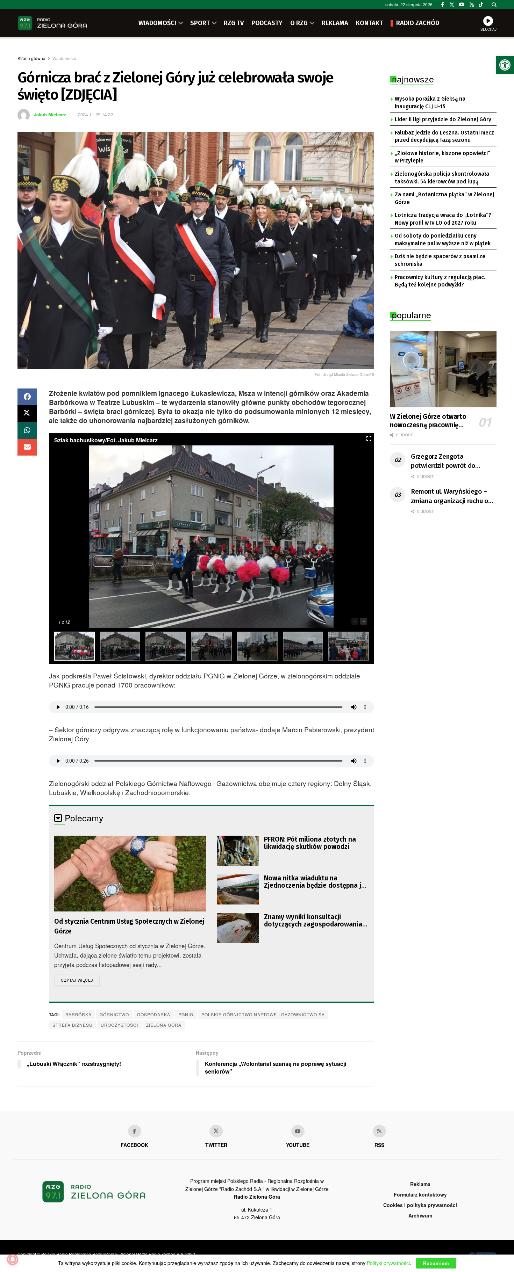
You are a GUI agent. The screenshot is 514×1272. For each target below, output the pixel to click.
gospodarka (153, 1014)
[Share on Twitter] (27, 413)
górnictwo (114, 1014)
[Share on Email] (27, 447)
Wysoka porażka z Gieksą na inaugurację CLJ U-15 (430, 103)
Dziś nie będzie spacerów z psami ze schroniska (440, 260)
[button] (505, 65)
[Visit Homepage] (52, 23)
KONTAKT (369, 23)
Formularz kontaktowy (420, 1194)
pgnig (185, 1014)
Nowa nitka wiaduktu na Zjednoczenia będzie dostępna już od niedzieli (316, 881)
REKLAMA (335, 23)
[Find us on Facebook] (442, 4)
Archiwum (420, 1215)
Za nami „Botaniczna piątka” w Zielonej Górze (444, 198)
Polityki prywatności (388, 1262)
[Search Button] (494, 4)
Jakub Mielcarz (50, 114)
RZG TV (234, 23)
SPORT (200, 23)
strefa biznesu (72, 1025)
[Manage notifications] (12, 1259)
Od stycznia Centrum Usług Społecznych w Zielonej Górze (129, 926)
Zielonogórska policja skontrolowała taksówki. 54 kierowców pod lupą (442, 178)
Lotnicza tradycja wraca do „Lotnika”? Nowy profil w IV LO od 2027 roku (443, 219)
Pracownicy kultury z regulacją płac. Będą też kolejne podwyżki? (440, 281)
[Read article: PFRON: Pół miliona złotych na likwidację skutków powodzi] (238, 851)
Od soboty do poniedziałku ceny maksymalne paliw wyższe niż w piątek (443, 240)
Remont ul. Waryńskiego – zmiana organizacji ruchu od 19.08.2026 (451, 496)
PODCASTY (267, 23)
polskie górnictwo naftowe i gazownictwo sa (263, 1014)
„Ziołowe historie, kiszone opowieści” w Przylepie (442, 157)
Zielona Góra (163, 1025)
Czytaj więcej (80, 980)
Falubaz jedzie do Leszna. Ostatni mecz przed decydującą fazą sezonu (444, 137)
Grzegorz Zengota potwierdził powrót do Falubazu (443, 461)
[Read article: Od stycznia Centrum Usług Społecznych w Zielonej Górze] (130, 874)
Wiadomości (64, 58)
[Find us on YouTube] (462, 4)
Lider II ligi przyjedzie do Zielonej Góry (443, 119)
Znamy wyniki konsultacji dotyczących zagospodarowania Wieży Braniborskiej (313, 920)
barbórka (78, 1014)
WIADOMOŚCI (157, 23)
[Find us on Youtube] (298, 1131)
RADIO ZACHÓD (417, 23)
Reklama (420, 1183)
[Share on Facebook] (27, 396)
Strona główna (31, 58)
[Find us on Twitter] (451, 4)
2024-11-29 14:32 (95, 114)
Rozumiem (436, 1263)
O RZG (299, 23)
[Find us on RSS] (472, 4)
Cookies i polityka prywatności (420, 1204)
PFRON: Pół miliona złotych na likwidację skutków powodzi (310, 843)
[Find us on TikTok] (481, 4)
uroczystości (119, 1025)
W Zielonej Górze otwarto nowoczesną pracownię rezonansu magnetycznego (428, 421)
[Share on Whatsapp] (27, 430)
